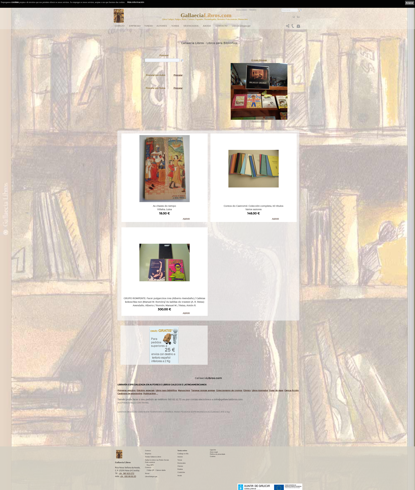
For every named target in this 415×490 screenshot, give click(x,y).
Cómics (247, 390)
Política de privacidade (217, 454)
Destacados (182, 463)
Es (298, 16)
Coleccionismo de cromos (229, 390)
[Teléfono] (292, 27)
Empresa (134, 25)
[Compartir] (288, 27)
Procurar (178, 75)
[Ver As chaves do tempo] (164, 168)
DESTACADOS (191, 25)
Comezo (119, 25)
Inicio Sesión (241, 9)
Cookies (212, 456)
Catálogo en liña (183, 454)
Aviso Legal (214, 452)
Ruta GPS (150, 465)
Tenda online (182, 450)
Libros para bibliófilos (166, 390)
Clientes (180, 466)
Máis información (135, 2)
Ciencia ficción (291, 390)
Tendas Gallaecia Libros (153, 457)
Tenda (148, 25)
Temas (175, 25)
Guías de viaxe (276, 390)
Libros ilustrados (260, 390)
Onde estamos (150, 462)
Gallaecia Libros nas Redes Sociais (157, 460)
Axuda (207, 25)
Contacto (221, 25)
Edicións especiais (145, 390)
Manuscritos (184, 390)
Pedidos (180, 469)
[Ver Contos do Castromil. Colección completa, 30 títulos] (253, 168)
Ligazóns (213, 450)
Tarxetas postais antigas (203, 390)
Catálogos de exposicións (130, 393)
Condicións (181, 472)
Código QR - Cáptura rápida (156, 470)
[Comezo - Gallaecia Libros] (118, 16)
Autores (161, 25)
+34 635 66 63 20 (128, 476)
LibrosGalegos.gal (241, 25)
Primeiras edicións (127, 390)
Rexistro (252, 9)
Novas (147, 473)
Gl (294, 16)
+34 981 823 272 (126, 473)
